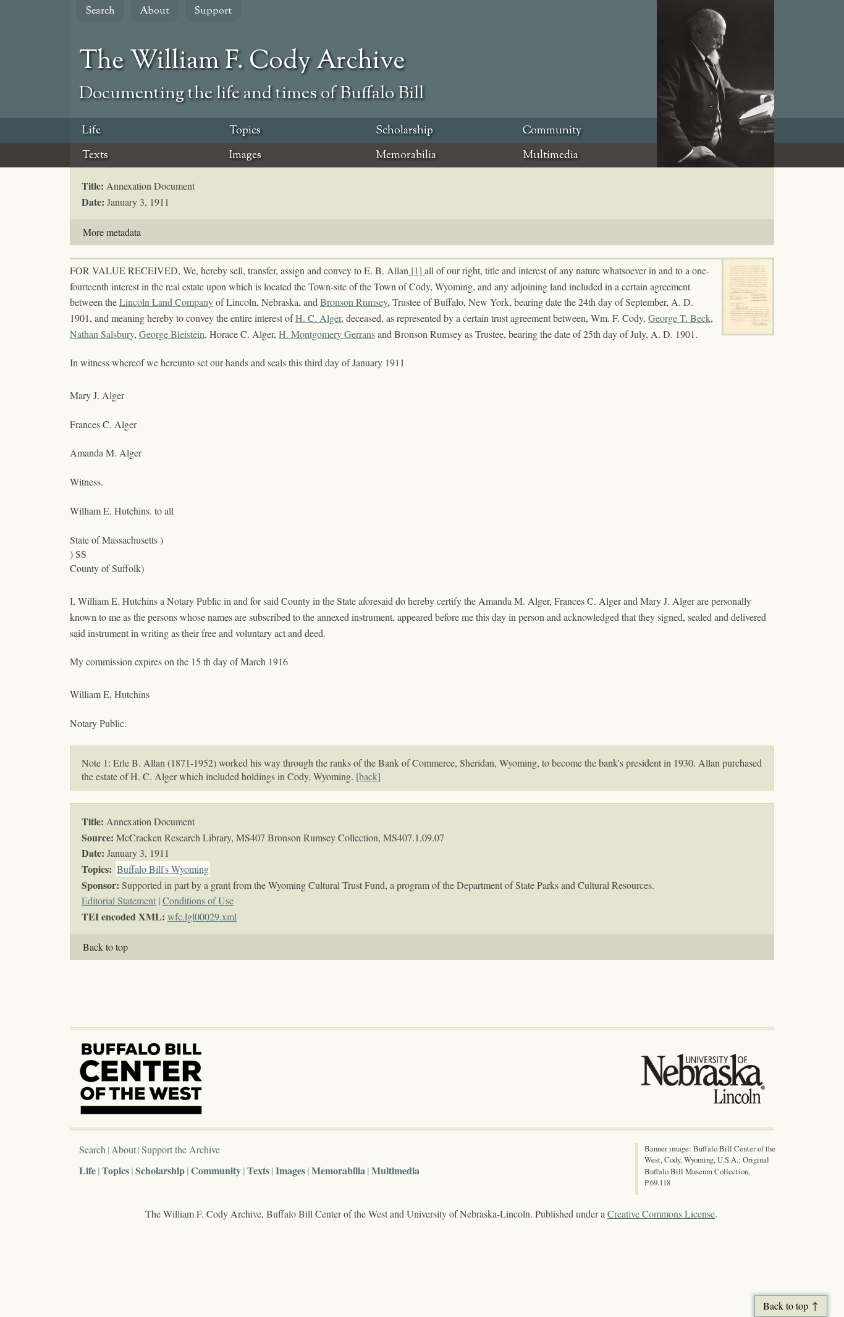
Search (100, 11)
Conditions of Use (198, 900)
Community (552, 131)
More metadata (112, 231)
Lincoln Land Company (166, 301)
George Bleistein (172, 333)
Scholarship (404, 131)
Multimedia (550, 156)
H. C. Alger (318, 317)
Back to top (105, 946)
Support (213, 11)
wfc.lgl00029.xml (202, 916)
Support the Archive (180, 1149)
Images (245, 156)
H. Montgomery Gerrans (327, 333)
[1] (417, 270)
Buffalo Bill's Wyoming (163, 868)
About (154, 11)
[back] (368, 776)
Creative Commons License (661, 1213)
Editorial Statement (119, 900)
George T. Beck (679, 317)
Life (91, 131)
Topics (245, 131)
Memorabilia (406, 156)
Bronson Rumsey (353, 301)
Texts (95, 156)
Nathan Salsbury (102, 333)
